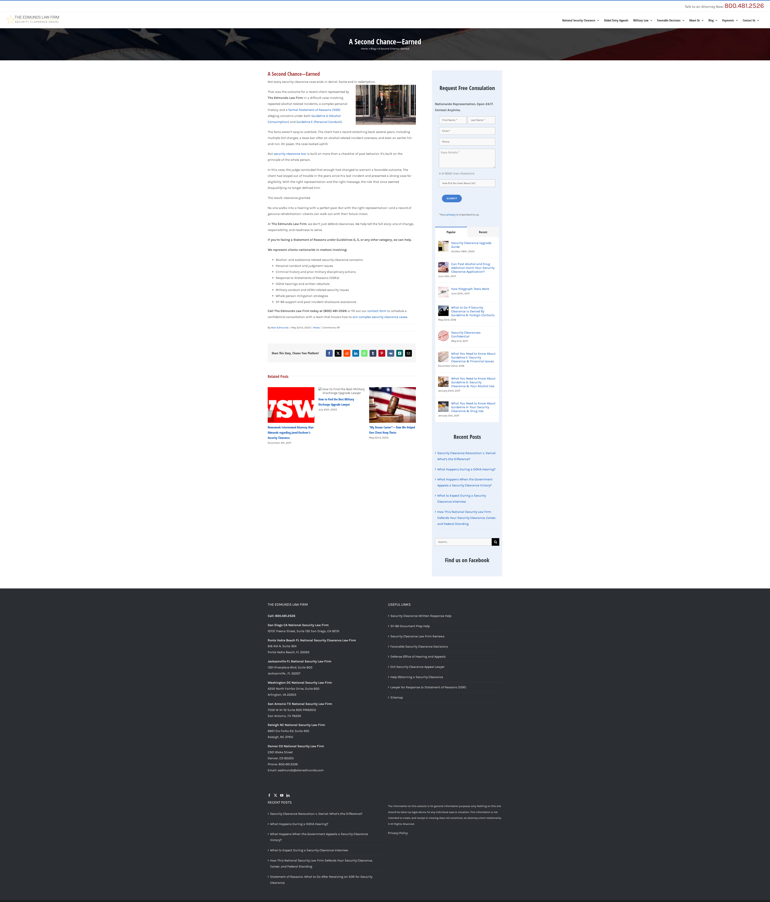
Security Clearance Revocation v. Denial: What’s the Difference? (316, 814)
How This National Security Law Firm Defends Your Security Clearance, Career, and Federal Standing (466, 518)
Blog (373, 48)
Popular (451, 232)
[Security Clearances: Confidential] (443, 333)
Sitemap (396, 697)
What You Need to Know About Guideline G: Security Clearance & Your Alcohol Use (473, 382)
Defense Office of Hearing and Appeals (418, 656)
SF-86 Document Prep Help (410, 626)
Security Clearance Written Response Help (420, 616)
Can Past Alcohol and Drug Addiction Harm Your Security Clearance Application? (472, 267)
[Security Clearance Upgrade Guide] (443, 244)
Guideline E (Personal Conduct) (319, 122)
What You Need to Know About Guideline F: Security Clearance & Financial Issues (473, 357)
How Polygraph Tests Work (470, 289)
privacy (451, 214)
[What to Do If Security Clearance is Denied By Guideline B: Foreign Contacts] (443, 308)
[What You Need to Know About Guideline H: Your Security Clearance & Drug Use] (443, 404)
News (316, 327)
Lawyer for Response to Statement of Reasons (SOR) (428, 687)
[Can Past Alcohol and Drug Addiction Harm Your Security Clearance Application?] (443, 265)
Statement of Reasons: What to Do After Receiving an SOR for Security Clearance (321, 880)
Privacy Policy (398, 833)
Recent (483, 232)
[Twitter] (275, 795)
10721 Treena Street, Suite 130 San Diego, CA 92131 (303, 631)
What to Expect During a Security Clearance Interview (309, 850)
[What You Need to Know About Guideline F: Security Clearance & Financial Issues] (443, 354)
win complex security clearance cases (380, 317)
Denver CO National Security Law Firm (296, 746)
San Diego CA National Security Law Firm (298, 625)
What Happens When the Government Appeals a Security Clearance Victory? (319, 837)
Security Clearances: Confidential (466, 334)
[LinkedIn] (288, 795)
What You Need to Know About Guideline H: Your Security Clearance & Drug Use (473, 407)
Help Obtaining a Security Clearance (416, 677)
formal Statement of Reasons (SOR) (314, 110)
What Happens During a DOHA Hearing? (466, 469)
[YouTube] (281, 795)
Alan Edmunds (280, 327)
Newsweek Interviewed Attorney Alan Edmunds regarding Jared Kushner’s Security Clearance (291, 432)
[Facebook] (269, 795)
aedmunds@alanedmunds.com (301, 770)
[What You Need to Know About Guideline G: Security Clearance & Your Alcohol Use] (443, 379)
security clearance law (290, 154)
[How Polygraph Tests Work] (443, 290)
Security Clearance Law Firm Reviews (417, 636)
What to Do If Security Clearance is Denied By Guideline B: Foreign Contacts (472, 311)
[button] (271, 416)
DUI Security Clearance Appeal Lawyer (417, 667)
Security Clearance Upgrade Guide (471, 245)
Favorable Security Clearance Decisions (419, 646)
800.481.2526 (744, 5)
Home (364, 48)
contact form (377, 311)
